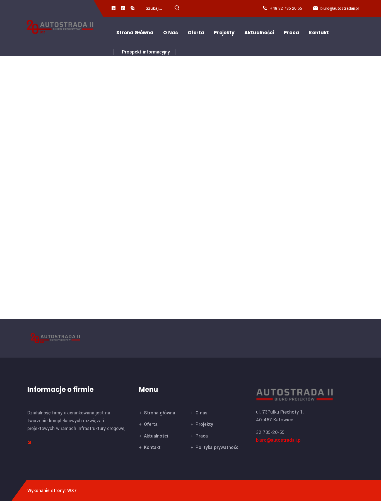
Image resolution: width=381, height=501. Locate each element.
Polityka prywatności (218, 447)
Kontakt (319, 32)
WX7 (71, 490)
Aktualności (259, 32)
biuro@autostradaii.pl (339, 8)
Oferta (196, 32)
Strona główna (134, 32)
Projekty (224, 32)
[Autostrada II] (60, 27)
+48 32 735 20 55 (286, 8)
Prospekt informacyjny (146, 52)
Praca (291, 32)
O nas (170, 32)
